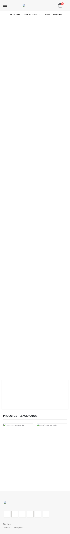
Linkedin (46, 514)
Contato (7, 524)
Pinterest (22, 514)
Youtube (30, 514)
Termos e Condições (13, 527)
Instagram (38, 514)
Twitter (14, 514)
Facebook (7, 514)
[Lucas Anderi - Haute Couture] (35, 5)
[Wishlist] (11, 5)
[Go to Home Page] (4, 14)
